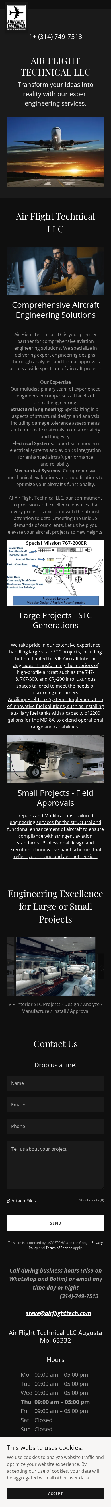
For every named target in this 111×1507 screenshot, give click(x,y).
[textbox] (55, 1083)
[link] (16, 4)
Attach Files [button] (23, 1201)
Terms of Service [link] (59, 1247)
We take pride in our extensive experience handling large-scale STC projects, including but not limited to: (55, 652)
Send (55, 1223)
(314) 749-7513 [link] (60, 36)
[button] (9, 1201)
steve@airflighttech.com (58, 1313)
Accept (55, 1493)
